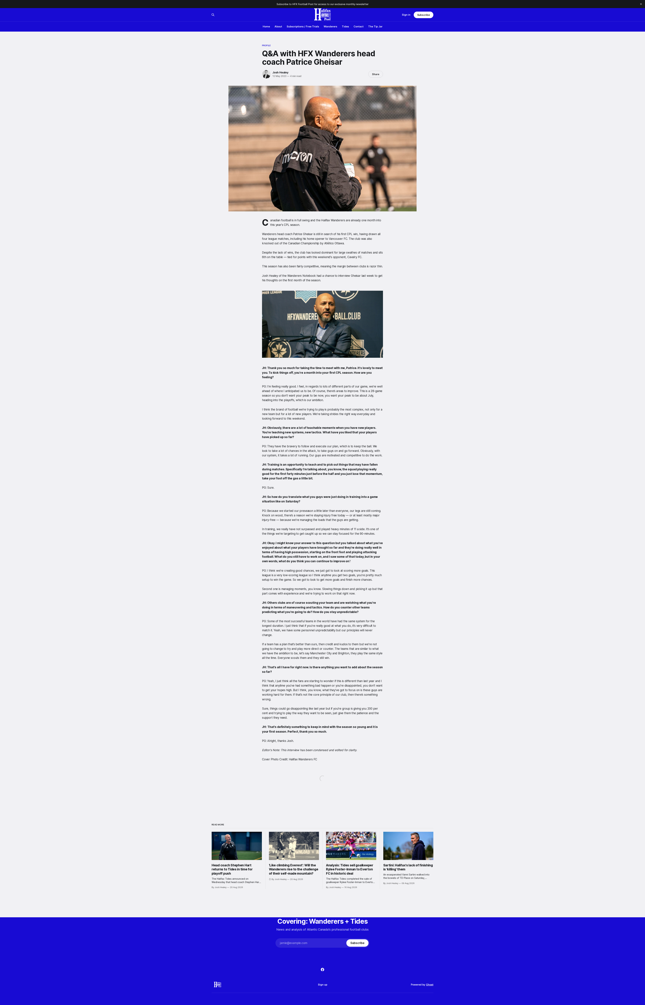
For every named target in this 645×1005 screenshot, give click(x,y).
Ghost (429, 984)
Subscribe (423, 14)
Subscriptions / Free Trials (303, 26)
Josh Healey (280, 72)
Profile (266, 45)
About (278, 26)
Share (375, 74)
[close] (641, 4)
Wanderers (330, 26)
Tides (345, 26)
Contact (358, 26)
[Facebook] (322, 969)
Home (266, 26)
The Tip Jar (375, 26)
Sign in (406, 14)
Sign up (322, 984)
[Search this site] (213, 14)
